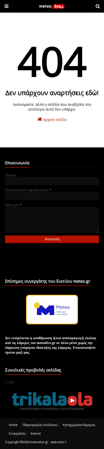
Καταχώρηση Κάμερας (79, 425)
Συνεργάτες (17, 433)
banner (36, 433)
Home (13, 425)
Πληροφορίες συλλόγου (40, 425)
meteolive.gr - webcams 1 (48, 442)
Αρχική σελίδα (54, 119)
